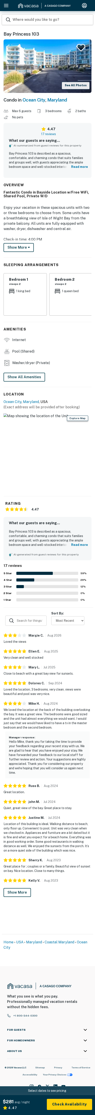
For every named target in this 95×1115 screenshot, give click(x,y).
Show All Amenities (24, 377)
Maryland (57, 100)
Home (8, 942)
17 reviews (48, 134)
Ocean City (34, 100)
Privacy (58, 1067)
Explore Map (78, 418)
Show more (18, 247)
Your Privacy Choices (54, 1074)
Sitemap (40, 1067)
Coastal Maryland (59, 942)
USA (19, 942)
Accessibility (30, 1074)
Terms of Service (80, 1067)
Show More (17, 892)
